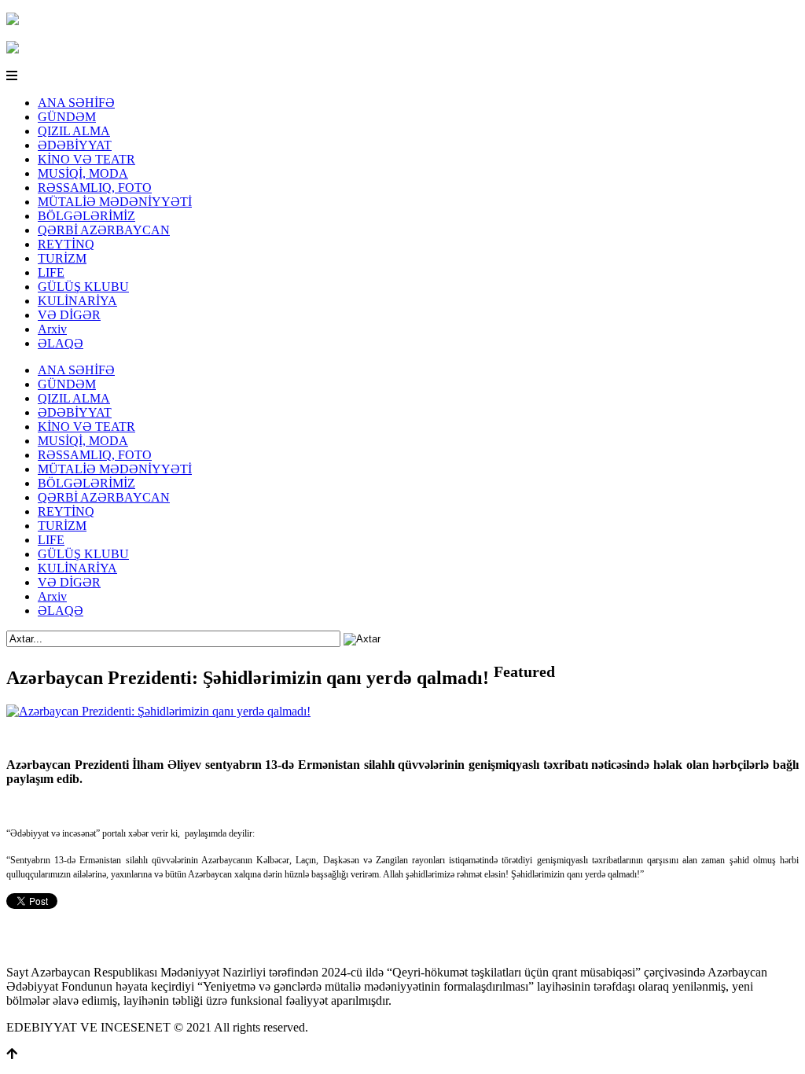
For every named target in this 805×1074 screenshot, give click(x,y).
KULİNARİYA (77, 300)
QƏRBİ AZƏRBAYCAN (104, 230)
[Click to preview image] (158, 711)
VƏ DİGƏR (69, 315)
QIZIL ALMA (74, 131)
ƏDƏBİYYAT (75, 145)
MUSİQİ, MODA (83, 173)
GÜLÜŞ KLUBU (83, 286)
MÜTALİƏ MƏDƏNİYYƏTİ (115, 201)
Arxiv (52, 329)
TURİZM (62, 258)
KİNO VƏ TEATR (86, 159)
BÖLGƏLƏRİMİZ (86, 216)
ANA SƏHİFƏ (76, 102)
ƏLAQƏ (60, 343)
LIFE (51, 272)
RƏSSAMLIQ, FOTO (95, 187)
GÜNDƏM (67, 116)
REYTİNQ (66, 244)
